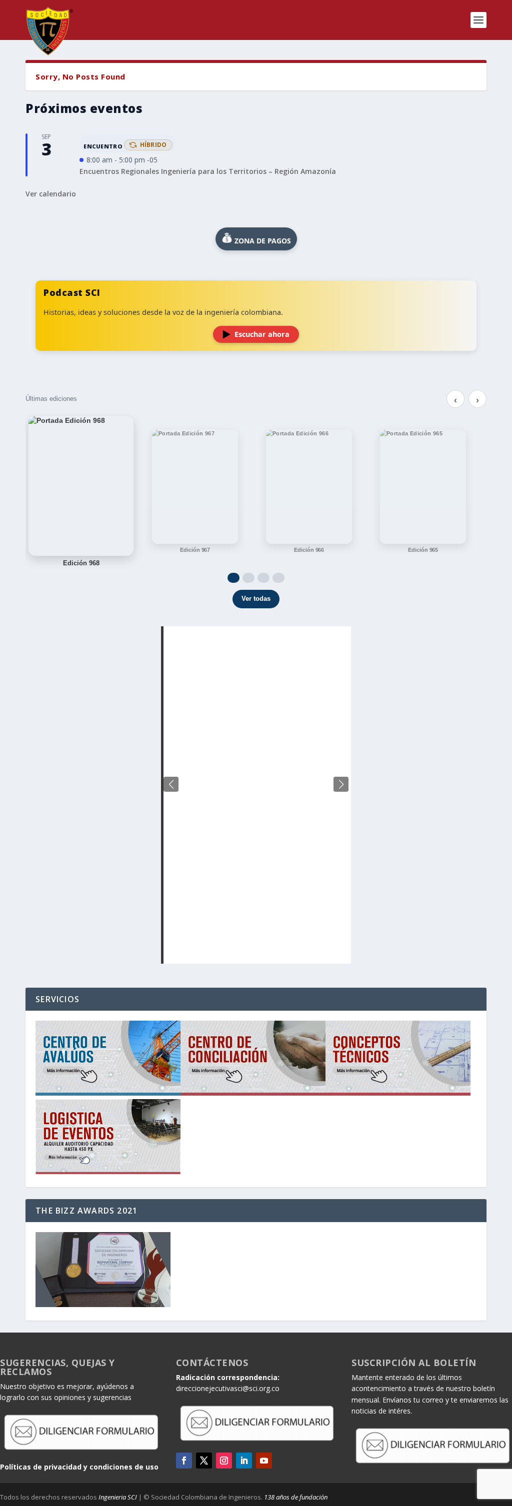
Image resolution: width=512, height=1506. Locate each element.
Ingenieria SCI (117, 1497)
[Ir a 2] (248, 578)
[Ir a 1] (234, 578)
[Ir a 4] (278, 578)
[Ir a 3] (264, 578)
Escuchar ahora (262, 334)
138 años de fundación (296, 1497)
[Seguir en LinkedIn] (244, 1461)
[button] (341, 784)
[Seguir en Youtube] (264, 1461)
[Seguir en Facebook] (184, 1461)
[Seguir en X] (204, 1461)
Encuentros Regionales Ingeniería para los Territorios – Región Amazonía (208, 171)
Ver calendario (51, 193)
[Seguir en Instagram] (224, 1461)
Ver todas (256, 598)
